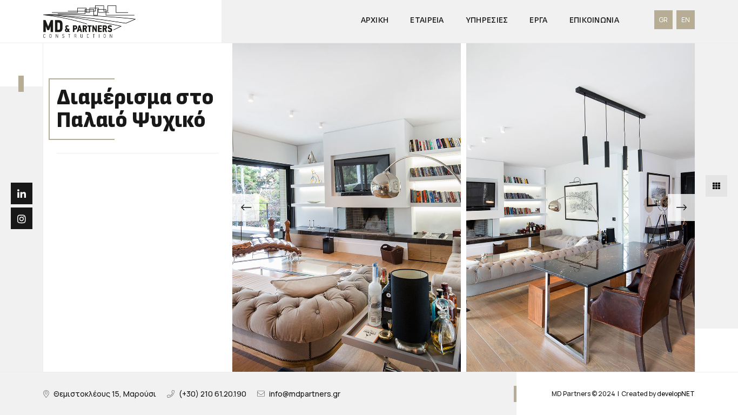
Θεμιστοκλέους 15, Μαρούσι (104, 394)
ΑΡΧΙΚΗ (375, 20)
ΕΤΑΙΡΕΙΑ (427, 20)
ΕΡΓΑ (538, 20)
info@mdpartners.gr (304, 394)
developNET (676, 393)
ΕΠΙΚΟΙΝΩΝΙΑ (594, 20)
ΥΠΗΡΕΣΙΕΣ (487, 20)
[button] (245, 207)
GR (663, 19)
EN (685, 19)
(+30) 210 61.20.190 (212, 394)
